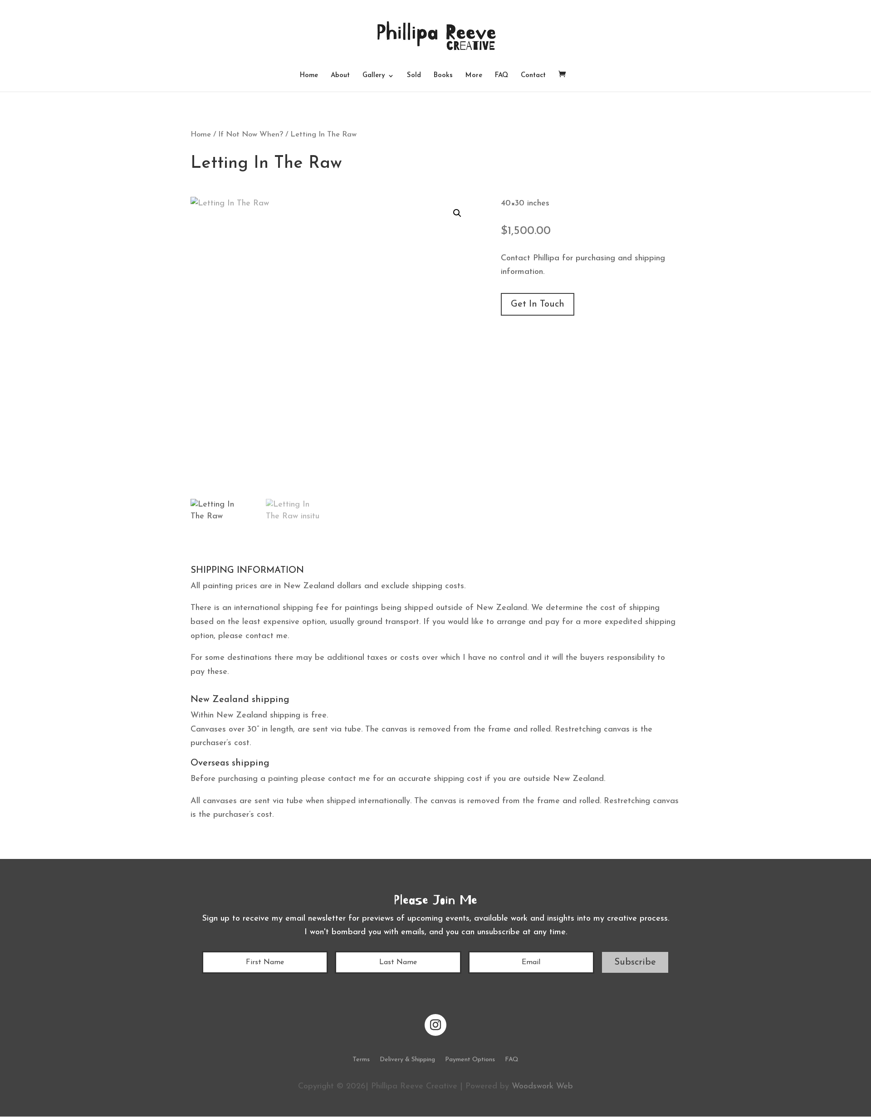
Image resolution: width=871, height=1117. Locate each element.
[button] (457, 213)
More (473, 76)
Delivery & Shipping (407, 1060)
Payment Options (470, 1060)
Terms (361, 1060)
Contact (533, 76)
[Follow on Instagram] (435, 1025)
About (340, 76)
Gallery (373, 76)
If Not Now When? (250, 134)
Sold (414, 76)
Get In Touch (537, 304)
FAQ (501, 76)
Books (443, 76)
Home (309, 76)
